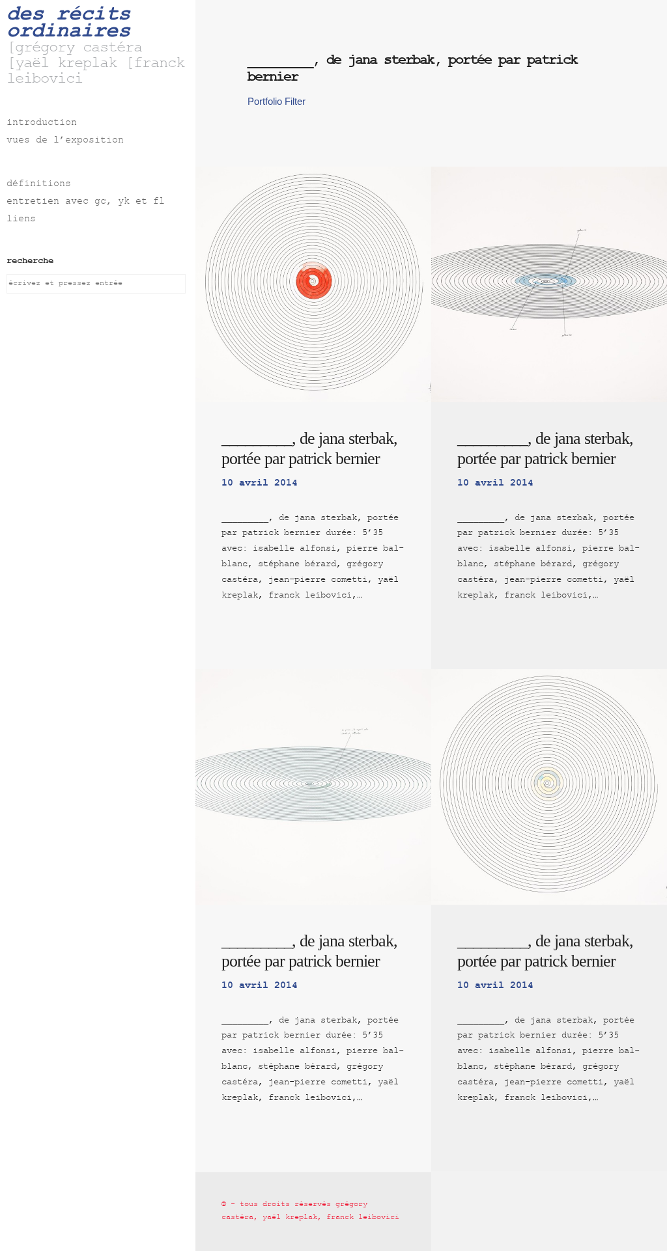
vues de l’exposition (65, 141)
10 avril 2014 (259, 483)
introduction (42, 123)
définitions (39, 184)
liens (21, 220)
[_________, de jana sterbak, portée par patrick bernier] (313, 284)
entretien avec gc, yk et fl (86, 202)
